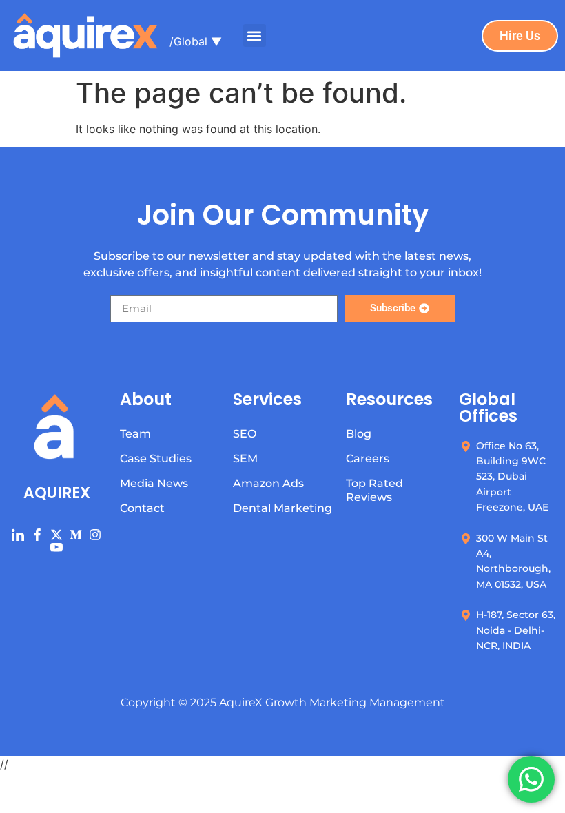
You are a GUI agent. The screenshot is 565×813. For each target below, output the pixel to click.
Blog (358, 433)
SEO (244, 433)
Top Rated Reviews (374, 490)
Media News (154, 483)
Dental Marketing (282, 508)
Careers (367, 458)
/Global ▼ (196, 41)
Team (135, 433)
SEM (245, 458)
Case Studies (156, 458)
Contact (142, 508)
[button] (254, 35)
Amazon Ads (268, 483)
